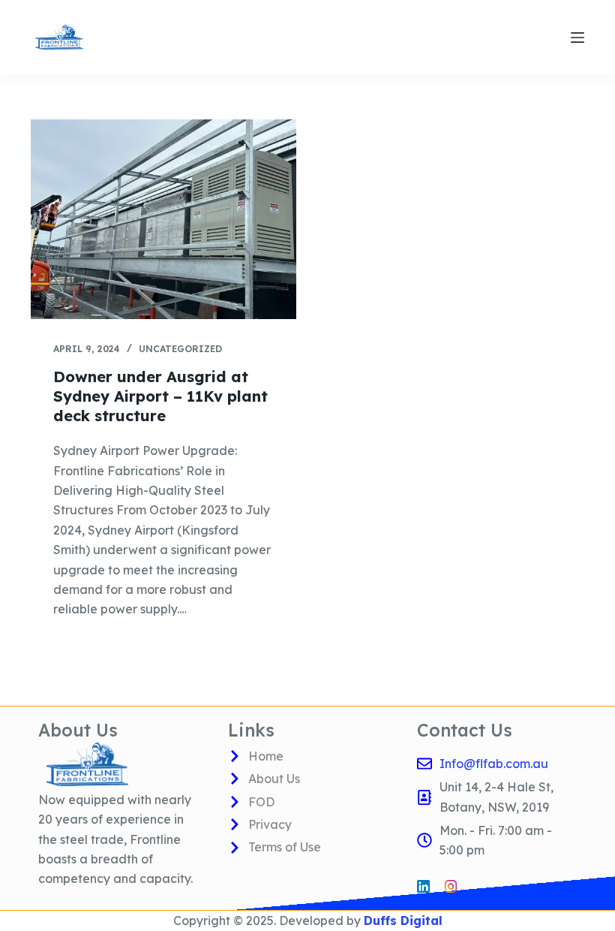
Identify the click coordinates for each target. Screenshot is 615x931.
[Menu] (577, 37)
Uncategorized (180, 348)
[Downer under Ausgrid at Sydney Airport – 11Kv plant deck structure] (163, 219)
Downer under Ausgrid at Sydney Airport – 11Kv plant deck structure (160, 396)
